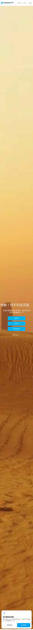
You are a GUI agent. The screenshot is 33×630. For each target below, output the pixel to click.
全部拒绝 (9, 625)
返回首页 (16, 335)
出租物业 (16, 323)
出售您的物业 (16, 328)
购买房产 (16, 318)
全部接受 (23, 625)
